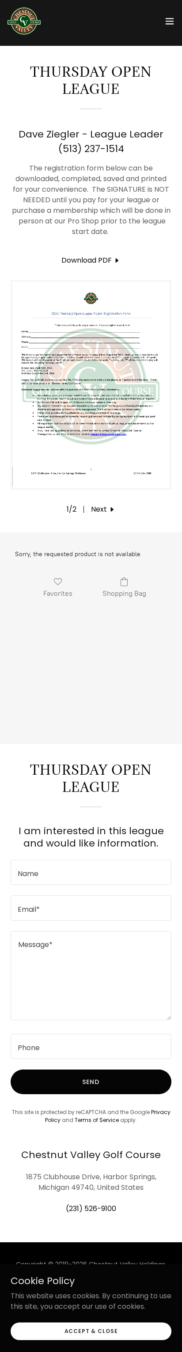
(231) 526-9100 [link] (91, 1208)
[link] (24, 21)
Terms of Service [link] (97, 1120)
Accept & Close (91, 1330)
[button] (169, 21)
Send (91, 1081)
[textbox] (91, 872)
